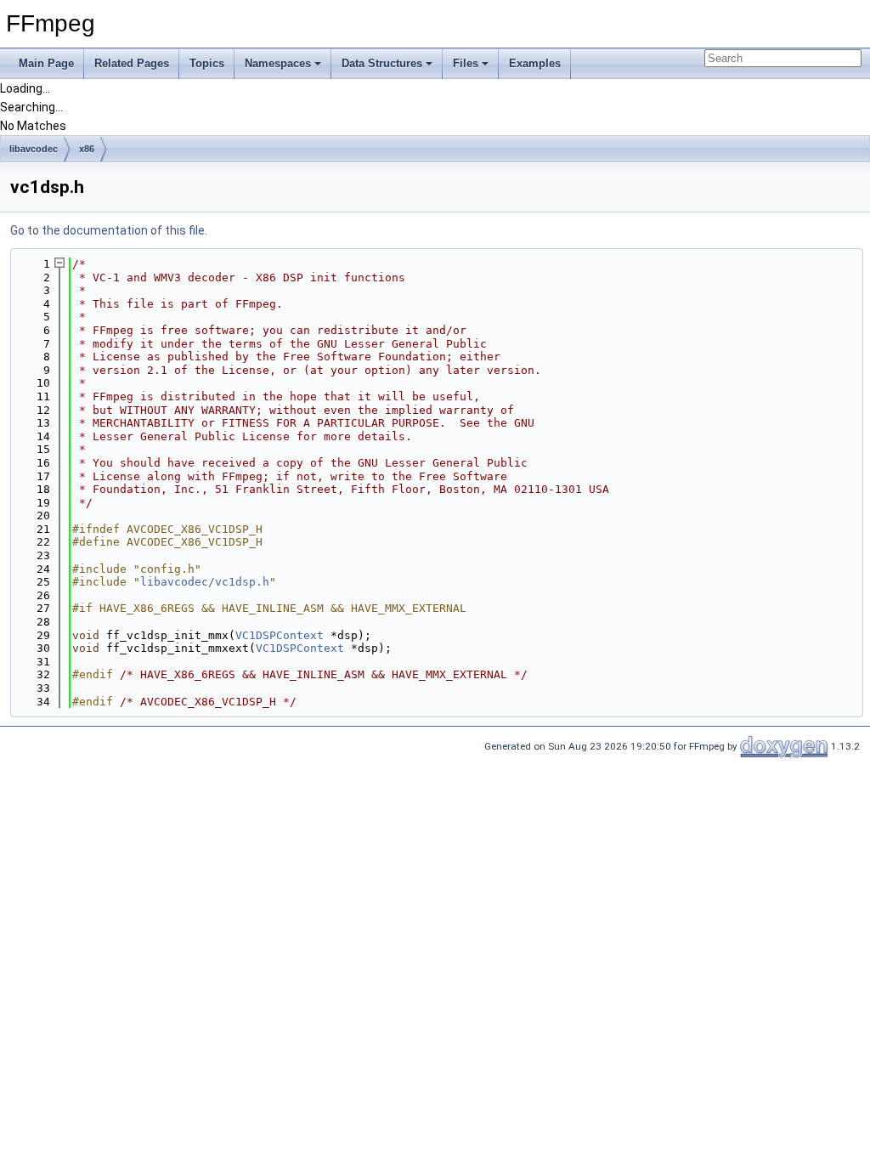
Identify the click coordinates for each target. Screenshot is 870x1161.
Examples (535, 63)
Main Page (46, 63)
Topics (206, 63)
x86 (86, 149)
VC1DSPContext (279, 635)
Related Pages (131, 63)
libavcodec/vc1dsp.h (204, 581)
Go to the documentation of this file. (108, 230)
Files (465, 63)
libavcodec (33, 149)
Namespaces (278, 63)
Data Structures (382, 63)
